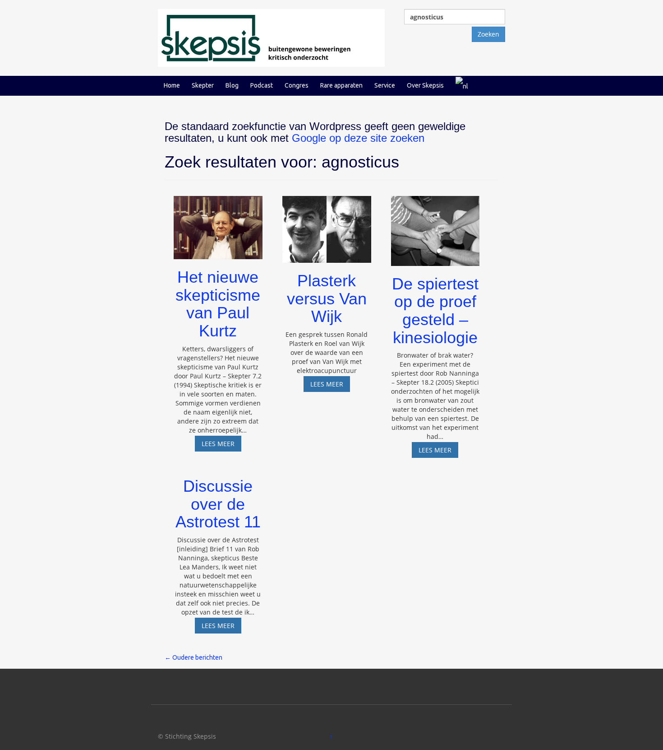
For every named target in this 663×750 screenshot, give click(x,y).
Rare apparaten (341, 85)
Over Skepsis (425, 85)
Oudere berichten (193, 657)
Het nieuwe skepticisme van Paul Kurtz (217, 304)
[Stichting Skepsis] (271, 37)
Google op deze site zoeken (358, 138)
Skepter (203, 85)
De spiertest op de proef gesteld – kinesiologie (435, 311)
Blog (232, 85)
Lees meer (221, 445)
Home (172, 85)
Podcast (261, 85)
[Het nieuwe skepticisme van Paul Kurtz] (218, 223)
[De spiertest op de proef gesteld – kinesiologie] (435, 227)
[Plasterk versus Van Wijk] (326, 225)
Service (384, 85)
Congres (296, 85)
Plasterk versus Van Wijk (327, 298)
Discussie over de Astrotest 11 (218, 504)
